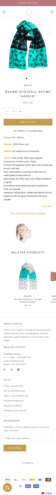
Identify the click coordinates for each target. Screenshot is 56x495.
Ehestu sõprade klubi (13, 385)
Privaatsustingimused (14, 400)
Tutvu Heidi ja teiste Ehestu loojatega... (28, 213)
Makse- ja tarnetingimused (16, 395)
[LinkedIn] (18, 369)
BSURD (28, 85)
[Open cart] (52, 12)
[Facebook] (5, 369)
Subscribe (15, 448)
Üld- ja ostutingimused (14, 390)
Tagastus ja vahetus (13, 405)
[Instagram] (11, 369)
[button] (48, 493)
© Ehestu (28, 463)
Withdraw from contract (15, 410)
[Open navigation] (4, 12)
